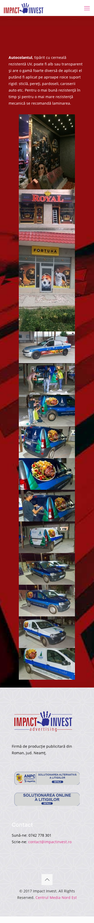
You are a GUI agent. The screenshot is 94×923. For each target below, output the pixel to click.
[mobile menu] (87, 7)
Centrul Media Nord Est (56, 897)
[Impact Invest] (23, 7)
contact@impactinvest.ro (50, 841)
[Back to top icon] (47, 879)
